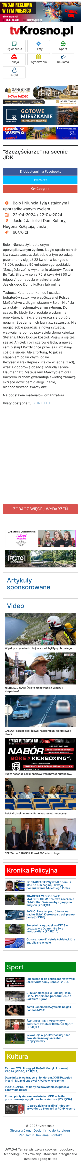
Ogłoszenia (14, 49)
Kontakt (56, 1135)
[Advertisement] (40, 452)
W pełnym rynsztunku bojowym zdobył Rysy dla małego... (39, 648)
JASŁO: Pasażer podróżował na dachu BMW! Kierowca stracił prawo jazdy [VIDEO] (50, 914)
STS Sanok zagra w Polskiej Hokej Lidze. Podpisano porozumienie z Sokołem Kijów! (48, 995)
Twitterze (40, 180)
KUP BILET (42, 403)
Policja (14, 62)
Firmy (39, 49)
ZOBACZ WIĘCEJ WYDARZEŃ (40, 509)
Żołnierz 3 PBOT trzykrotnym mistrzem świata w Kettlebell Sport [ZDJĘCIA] (49, 1024)
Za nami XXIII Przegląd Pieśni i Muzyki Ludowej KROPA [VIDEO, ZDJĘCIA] (36, 1070)
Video (15, 606)
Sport (63, 49)
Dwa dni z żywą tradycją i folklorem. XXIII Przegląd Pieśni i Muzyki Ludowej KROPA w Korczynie (38, 1079)
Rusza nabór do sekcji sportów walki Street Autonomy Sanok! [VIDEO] (51, 980)
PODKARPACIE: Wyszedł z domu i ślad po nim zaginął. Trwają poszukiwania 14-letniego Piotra (48, 885)
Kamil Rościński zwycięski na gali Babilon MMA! (48, 1008)
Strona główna (21, 1130)
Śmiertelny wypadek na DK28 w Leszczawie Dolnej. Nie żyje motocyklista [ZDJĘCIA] (47, 928)
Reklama (63, 62)
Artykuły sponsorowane (28, 583)
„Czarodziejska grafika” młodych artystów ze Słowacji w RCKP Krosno (50, 1107)
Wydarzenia (38, 62)
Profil (14, 75)
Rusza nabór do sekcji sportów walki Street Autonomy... (39, 773)
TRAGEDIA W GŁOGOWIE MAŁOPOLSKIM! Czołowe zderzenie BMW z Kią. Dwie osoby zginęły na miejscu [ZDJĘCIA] (50, 900)
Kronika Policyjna (32, 870)
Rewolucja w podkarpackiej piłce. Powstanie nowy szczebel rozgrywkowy (48, 1038)
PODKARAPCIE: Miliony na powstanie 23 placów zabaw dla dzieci (37, 1088)
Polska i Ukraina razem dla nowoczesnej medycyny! (36, 813)
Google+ (42, 189)
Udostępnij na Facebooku (41, 171)
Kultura (17, 1056)
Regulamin (26, 1135)
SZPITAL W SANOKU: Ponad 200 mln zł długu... (33, 853)
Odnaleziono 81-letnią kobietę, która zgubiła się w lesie (50, 941)
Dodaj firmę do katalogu (52, 1130)
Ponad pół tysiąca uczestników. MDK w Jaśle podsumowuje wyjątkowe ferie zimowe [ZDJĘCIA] (38, 1098)
